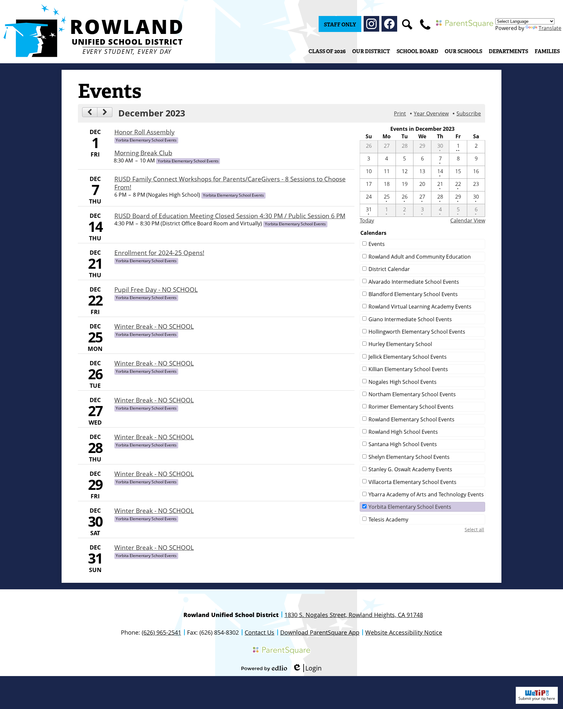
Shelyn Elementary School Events (409, 456)
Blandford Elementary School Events (413, 294)
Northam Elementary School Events (412, 394)
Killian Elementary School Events (408, 369)
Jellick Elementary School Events (407, 356)
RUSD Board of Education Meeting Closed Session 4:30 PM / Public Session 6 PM (229, 216)
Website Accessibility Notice (403, 632)
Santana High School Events (402, 444)
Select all (474, 529)
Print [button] (400, 113)
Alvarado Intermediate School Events (413, 281)
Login (307, 668)
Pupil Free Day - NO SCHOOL (156, 289)
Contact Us (259, 632)
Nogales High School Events (402, 381)
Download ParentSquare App (319, 632)
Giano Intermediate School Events (410, 319)
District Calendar (389, 269)
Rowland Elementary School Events (411, 419)
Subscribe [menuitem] (468, 113)
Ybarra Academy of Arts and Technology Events (426, 494)
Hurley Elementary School (400, 344)
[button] (371, 51)
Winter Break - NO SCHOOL (154, 326)
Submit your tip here (536, 698)
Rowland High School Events (403, 431)
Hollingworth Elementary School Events (416, 331)
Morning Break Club (143, 153)
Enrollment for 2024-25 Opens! (159, 253)
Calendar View (467, 220)
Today (367, 220)
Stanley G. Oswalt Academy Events (410, 469)
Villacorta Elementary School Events (412, 482)
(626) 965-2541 (161, 632)
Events (376, 244)
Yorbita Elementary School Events (409, 506)
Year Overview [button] (431, 113)
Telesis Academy (388, 519)
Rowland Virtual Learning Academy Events (419, 306)
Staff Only (340, 24)
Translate (550, 28)
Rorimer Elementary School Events (411, 406)
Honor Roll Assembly (144, 132)
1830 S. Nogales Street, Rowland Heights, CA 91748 (353, 615)
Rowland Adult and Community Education (419, 256)
